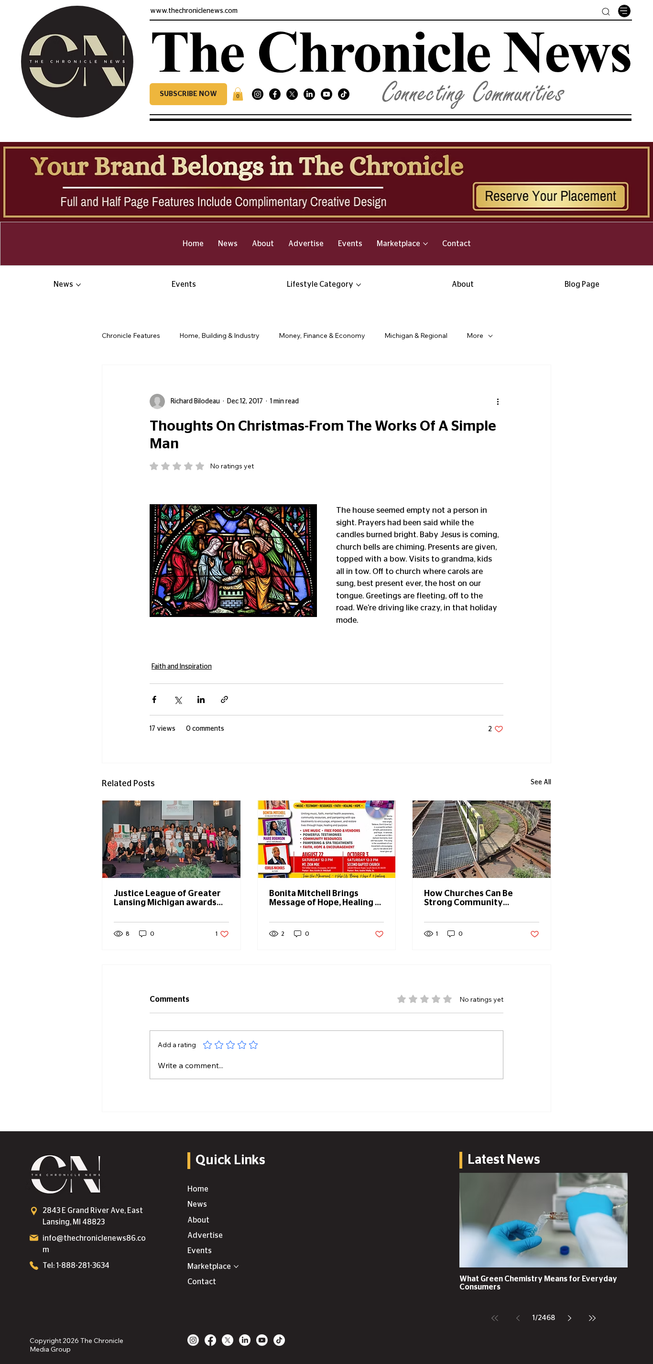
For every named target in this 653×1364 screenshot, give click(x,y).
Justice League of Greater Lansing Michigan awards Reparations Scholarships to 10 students (171, 898)
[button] (188, 94)
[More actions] (497, 401)
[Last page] (592, 1318)
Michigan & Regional (415, 335)
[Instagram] (257, 94)
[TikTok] (343, 94)
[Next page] (569, 1318)
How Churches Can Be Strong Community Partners (468, 898)
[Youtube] (326, 94)
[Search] (606, 12)
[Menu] (624, 11)
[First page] (494, 1318)
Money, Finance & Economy (322, 335)
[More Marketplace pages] (425, 243)
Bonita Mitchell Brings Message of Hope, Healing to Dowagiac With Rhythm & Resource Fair (326, 898)
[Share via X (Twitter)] (177, 699)
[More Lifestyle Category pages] (358, 284)
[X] (292, 94)
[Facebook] (275, 94)
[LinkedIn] (309, 94)
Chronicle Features (131, 335)
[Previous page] (517, 1318)
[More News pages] (78, 284)
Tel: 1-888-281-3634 (76, 1265)
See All (541, 782)
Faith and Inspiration (182, 666)
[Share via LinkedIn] (201, 699)
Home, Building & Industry (219, 335)
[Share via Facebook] (154, 699)
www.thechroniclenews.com (194, 11)
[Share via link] (224, 699)
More (475, 335)
